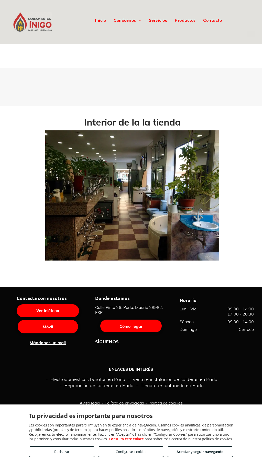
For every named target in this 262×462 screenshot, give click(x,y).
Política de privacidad (124, 402)
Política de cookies (165, 402)
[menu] (250, 34)
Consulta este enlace (126, 438)
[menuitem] (100, 20)
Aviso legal (90, 402)
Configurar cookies (131, 451)
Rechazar (62, 451)
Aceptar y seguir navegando (200, 451)
